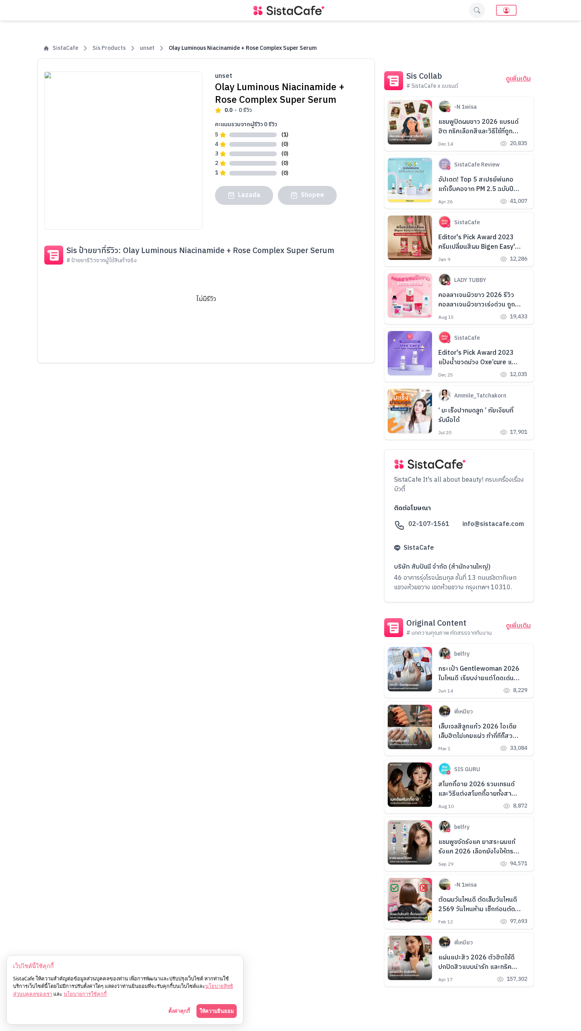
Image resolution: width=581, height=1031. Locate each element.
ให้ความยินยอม (217, 1010)
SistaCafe (65, 48)
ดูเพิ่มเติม (518, 79)
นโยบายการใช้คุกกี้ (85, 993)
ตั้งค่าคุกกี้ (179, 1010)
